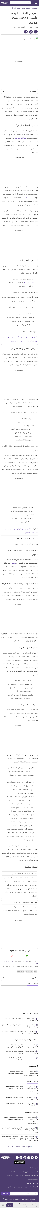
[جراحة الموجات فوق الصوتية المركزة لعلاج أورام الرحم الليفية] (31, 1139)
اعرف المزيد (28, 1206)
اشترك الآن (5, 1193)
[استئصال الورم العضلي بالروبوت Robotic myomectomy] (31, 1120)
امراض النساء (20, 971)
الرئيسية (35, 8)
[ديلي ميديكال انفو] (4, 3)
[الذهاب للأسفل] (3, 1198)
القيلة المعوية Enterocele (14, 1104)
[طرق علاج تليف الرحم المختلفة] (31, 1020)
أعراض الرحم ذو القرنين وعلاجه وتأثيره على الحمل (20, 337)
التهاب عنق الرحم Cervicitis (14, 1097)
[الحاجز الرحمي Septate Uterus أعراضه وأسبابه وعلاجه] (31, 1090)
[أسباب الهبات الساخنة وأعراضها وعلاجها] (31, 1058)
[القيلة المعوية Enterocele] (31, 1105)
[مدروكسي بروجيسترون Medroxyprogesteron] (31, 1073)
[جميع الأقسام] (36, 2)
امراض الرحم (29, 971)
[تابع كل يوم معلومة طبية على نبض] (19, 1147)
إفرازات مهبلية (29, 283)
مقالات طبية (26, 8)
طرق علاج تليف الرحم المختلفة (14, 1018)
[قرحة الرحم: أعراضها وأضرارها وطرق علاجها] (31, 1026)
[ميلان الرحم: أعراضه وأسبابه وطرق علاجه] (31, 1033)
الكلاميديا (28, 198)
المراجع (33, 978)
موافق (9, 1205)
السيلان (13, 563)
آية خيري (26, 961)
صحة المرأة (16, 8)
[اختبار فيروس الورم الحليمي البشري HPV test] (31, 1130)
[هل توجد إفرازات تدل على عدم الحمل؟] (31, 1052)
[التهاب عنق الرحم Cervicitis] (31, 1099)
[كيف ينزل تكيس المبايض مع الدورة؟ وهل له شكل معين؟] (31, 1046)
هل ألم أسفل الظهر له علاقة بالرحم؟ (24, 341)
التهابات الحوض (21, 138)
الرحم (35, 971)
